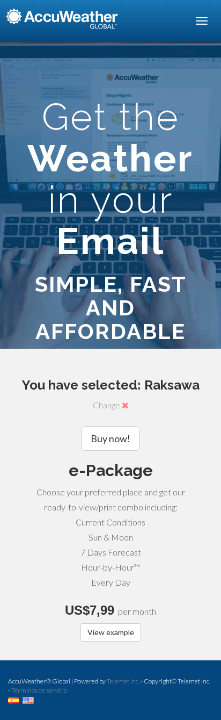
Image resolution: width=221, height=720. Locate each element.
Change (107, 405)
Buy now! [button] (110, 438)
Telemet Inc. (123, 681)
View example (110, 632)
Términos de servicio (39, 690)
